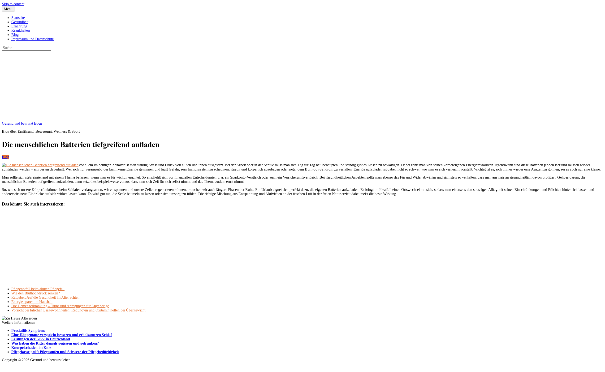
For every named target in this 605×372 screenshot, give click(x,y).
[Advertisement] (143, 84)
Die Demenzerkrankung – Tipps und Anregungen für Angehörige (60, 306)
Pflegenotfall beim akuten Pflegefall (38, 289)
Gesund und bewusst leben (22, 123)
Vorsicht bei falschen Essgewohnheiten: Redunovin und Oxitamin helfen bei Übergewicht (78, 310)
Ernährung (19, 26)
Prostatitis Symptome (28, 330)
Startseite (18, 18)
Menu (8, 9)
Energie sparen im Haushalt (31, 302)
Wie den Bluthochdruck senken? (35, 293)
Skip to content (13, 4)
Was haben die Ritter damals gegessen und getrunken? (55, 343)
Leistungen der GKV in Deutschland (40, 339)
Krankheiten (20, 30)
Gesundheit (19, 22)
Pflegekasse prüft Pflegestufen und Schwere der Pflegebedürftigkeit (65, 352)
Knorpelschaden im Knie (31, 348)
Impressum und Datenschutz (32, 39)
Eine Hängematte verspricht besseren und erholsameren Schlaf (61, 335)
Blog (15, 35)
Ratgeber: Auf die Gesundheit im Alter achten (45, 297)
